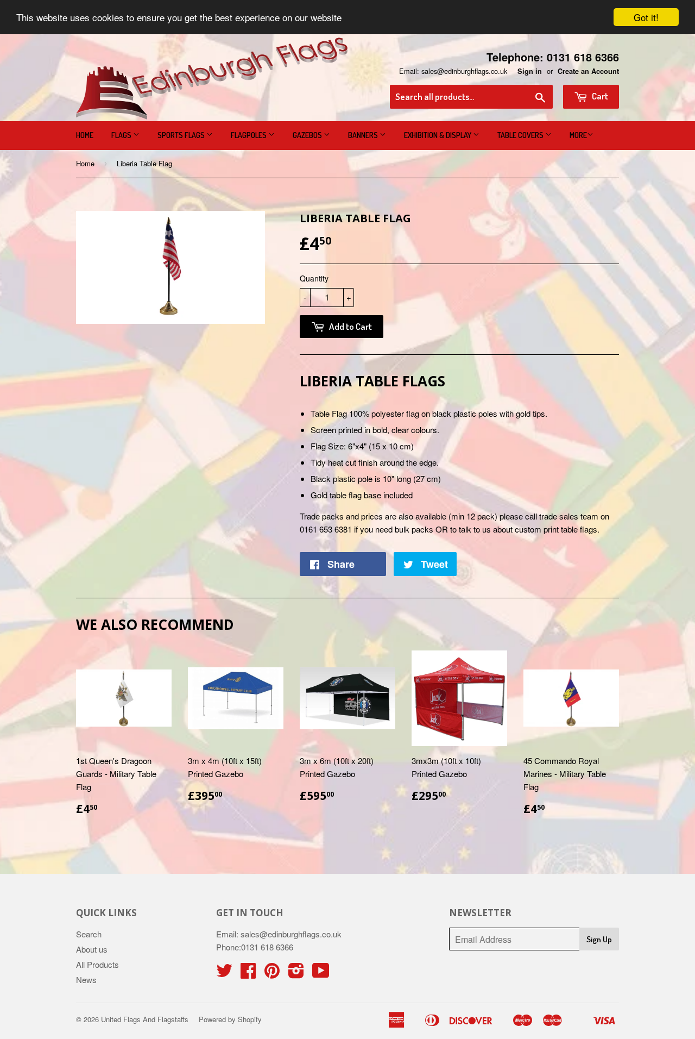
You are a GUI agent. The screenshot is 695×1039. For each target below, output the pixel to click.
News (86, 979)
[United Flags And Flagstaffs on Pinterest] (272, 973)
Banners (364, 135)
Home (84, 135)
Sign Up (599, 939)
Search (89, 934)
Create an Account (588, 71)
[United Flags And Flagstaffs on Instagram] (296, 973)
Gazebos (308, 135)
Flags (122, 135)
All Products (97, 964)
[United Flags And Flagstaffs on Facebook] (248, 973)
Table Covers (521, 135)
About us (92, 949)
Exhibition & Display (438, 135)
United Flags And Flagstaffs (144, 1019)
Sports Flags (181, 135)
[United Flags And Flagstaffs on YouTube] (321, 973)
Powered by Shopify (230, 1019)
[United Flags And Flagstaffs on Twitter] (224, 973)
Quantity (314, 278)
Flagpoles (249, 135)
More (578, 135)
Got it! (646, 17)
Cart (599, 96)
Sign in (529, 71)
